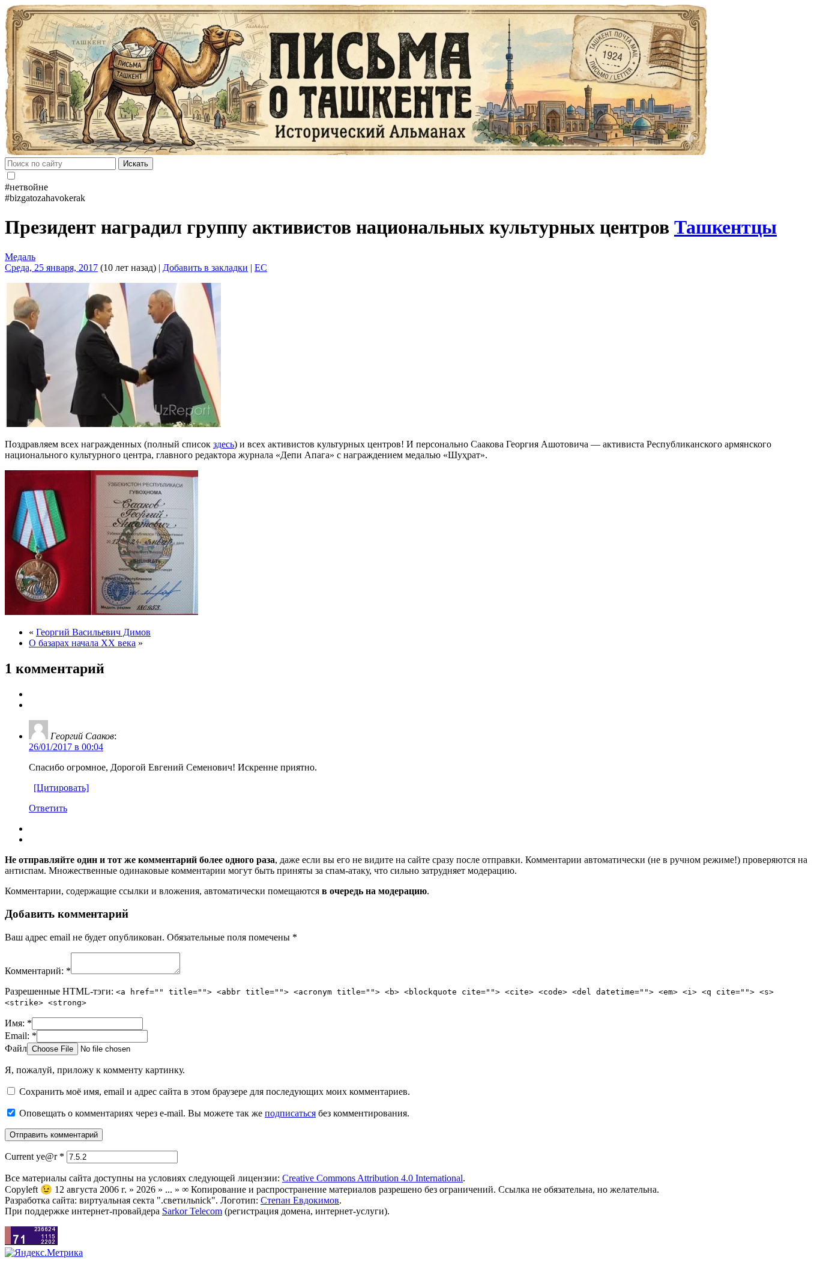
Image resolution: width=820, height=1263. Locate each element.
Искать (135, 163)
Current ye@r (34, 1156)
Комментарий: (38, 971)
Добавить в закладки (205, 267)
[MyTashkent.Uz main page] (410, 81)
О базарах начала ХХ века (82, 643)
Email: (21, 1036)
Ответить (48, 808)
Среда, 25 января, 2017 (51, 267)
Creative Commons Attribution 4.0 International (372, 1178)
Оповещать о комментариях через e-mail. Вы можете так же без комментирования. (213, 1113)
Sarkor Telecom (192, 1211)
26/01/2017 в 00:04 (66, 747)
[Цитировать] (61, 788)
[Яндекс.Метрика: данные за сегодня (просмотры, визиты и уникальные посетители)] (44, 1252)
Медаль (20, 257)
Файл (16, 1048)
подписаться (290, 1113)
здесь (223, 444)
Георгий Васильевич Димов (93, 632)
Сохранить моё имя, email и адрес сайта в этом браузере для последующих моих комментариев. (214, 1091)
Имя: (18, 1023)
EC (261, 267)
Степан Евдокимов (300, 1200)
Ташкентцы (725, 227)
